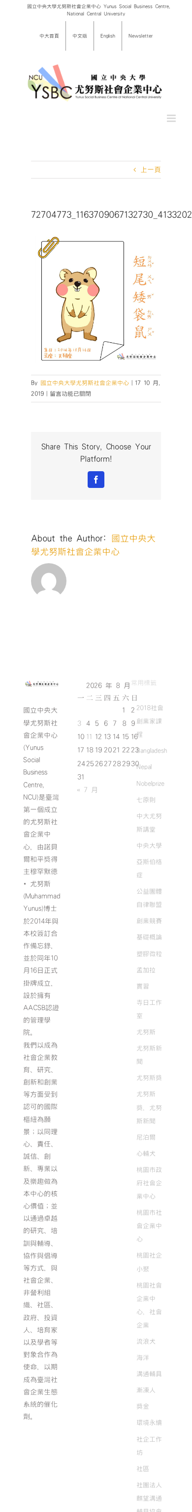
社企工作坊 (149, 1445)
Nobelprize (150, 783)
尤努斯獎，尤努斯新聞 (149, 1107)
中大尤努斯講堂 (149, 822)
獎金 (142, 1406)
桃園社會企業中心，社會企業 (149, 1305)
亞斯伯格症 (149, 868)
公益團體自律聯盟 (149, 897)
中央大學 (149, 845)
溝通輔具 (149, 1374)
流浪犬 (146, 1341)
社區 (142, 1469)
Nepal (144, 767)
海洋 (142, 1358)
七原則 (146, 800)
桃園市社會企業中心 (149, 1226)
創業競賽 (149, 921)
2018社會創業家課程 (149, 721)
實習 (142, 986)
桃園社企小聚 (149, 1261)
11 (89, 736)
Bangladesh (151, 751)
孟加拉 (146, 970)
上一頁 (150, 169)
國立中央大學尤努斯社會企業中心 (84, 383)
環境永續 (149, 1422)
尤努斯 (146, 1032)
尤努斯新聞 (149, 1054)
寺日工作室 (149, 1009)
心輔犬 (146, 1153)
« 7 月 (87, 789)
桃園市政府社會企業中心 (149, 1183)
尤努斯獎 (149, 1078)
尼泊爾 (146, 1137)
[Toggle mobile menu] (172, 118)
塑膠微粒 (149, 954)
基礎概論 (149, 937)
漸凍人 (146, 1390)
